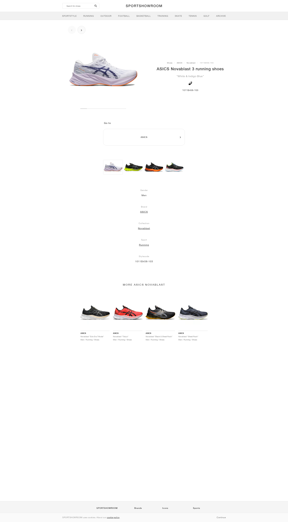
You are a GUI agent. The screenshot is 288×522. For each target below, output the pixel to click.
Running (144, 245)
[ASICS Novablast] (133, 167)
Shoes (169, 63)
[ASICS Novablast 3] (113, 167)
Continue (221, 517)
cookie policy (113, 517)
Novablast (191, 63)
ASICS (179, 63)
